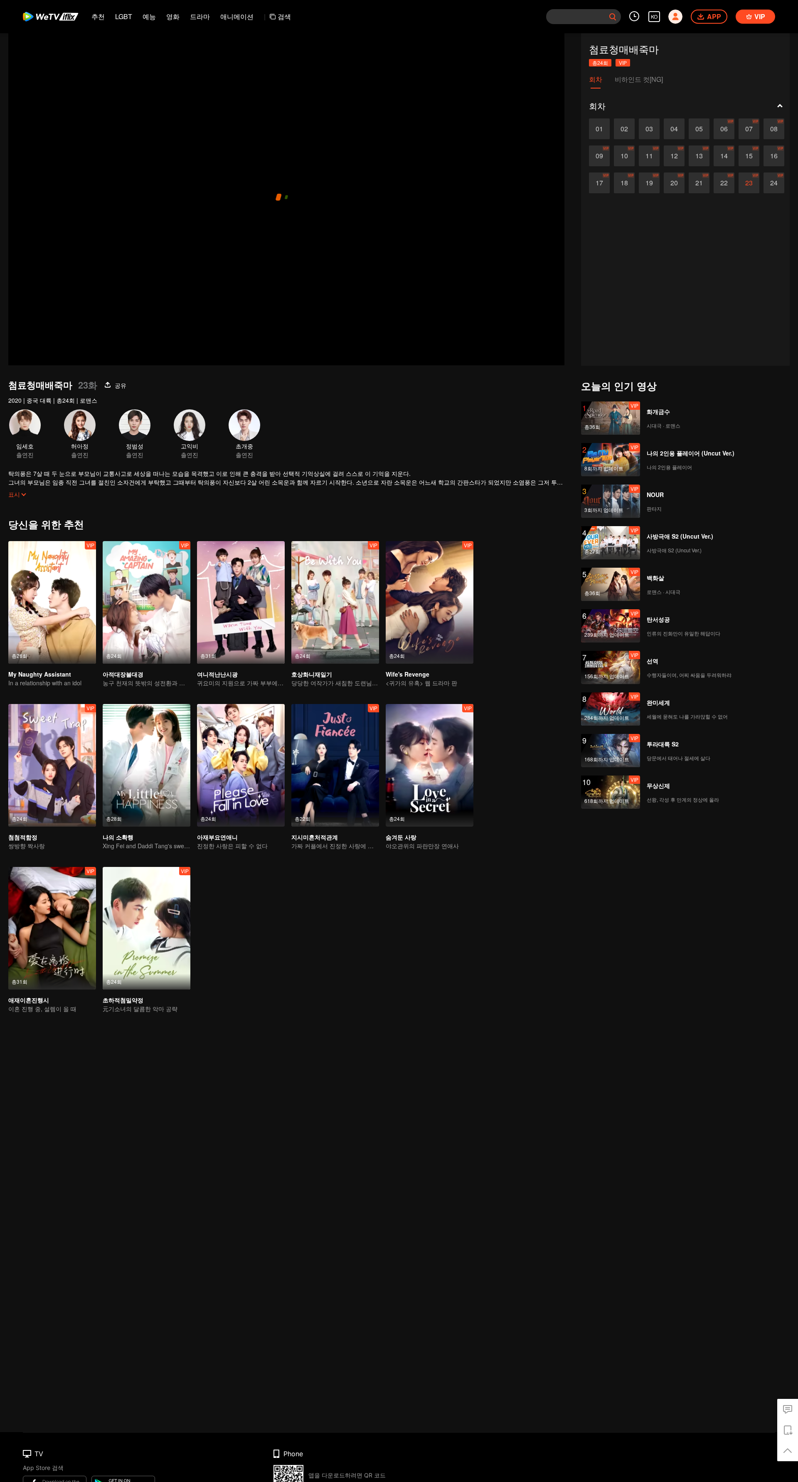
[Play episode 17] (599, 182)
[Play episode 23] (749, 182)
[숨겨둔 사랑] (429, 765)
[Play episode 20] (674, 182)
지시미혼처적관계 (314, 837)
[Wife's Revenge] (429, 602)
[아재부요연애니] (241, 765)
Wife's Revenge (407, 674)
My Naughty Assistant (39, 674)
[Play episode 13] (699, 155)
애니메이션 (237, 16)
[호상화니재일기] (335, 602)
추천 (98, 16)
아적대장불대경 (123, 674)
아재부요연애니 (217, 837)
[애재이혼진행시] (52, 928)
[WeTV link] (51, 16)
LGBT (123, 16)
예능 (149, 16)
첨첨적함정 (22, 837)
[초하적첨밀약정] (146, 928)
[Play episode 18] (624, 182)
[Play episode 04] (674, 128)
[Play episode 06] (724, 128)
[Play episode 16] (774, 155)
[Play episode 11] (649, 155)
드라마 (200, 16)
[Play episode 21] (699, 182)
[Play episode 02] (624, 128)
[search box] (613, 17)
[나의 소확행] (146, 765)
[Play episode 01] (599, 128)
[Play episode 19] (649, 182)
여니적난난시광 (217, 674)
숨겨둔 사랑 (401, 837)
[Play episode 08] (774, 128)
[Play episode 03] (649, 128)
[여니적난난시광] (241, 602)
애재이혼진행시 (28, 1000)
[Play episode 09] (599, 155)
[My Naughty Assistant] (52, 602)
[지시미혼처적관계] (335, 765)
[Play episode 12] (674, 155)
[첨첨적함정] (52, 765)
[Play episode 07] (749, 128)
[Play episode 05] (699, 128)
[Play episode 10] (624, 155)
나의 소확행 (118, 837)
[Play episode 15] (749, 155)
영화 (173, 16)
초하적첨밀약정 (123, 1000)
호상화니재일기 (311, 674)
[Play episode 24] (774, 182)
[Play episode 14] (724, 155)
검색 (284, 16)
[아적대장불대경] (146, 602)
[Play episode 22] (724, 182)
